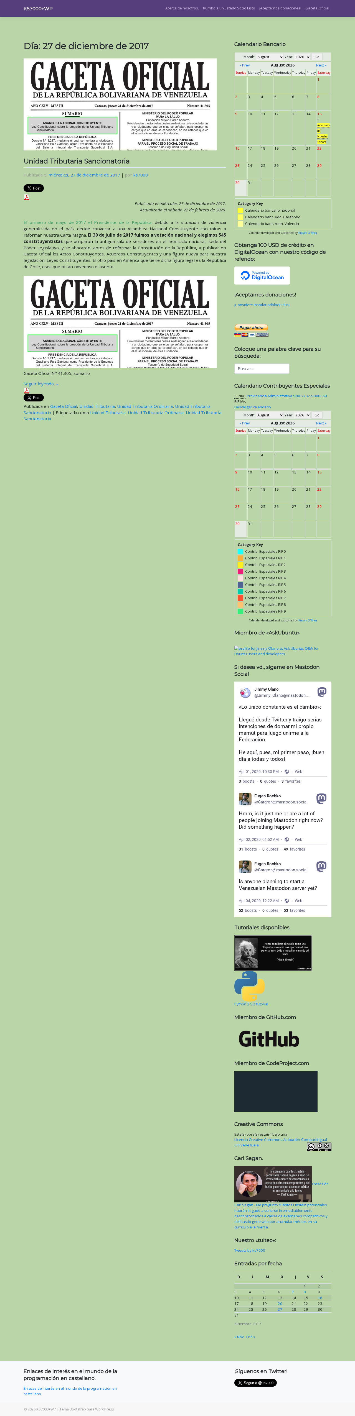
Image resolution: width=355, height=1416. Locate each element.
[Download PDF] (27, 196)
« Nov (239, 1336)
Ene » (250, 1336)
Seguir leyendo (41, 383)
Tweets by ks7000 (249, 1250)
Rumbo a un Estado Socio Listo (229, 8)
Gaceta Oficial (317, 8)
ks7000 (140, 175)
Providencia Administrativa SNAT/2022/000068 (287, 395)
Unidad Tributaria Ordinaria (145, 406)
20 (280, 1303)
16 (320, 1297)
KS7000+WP (38, 8)
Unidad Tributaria (97, 406)
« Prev (244, 65)
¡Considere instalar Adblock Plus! (262, 304)
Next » (321, 65)
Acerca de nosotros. (182, 8)
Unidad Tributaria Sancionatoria (77, 161)
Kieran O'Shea (307, 233)
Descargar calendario (252, 406)
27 (280, 1309)
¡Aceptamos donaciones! (280, 8)
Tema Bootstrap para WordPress (87, 1409)
